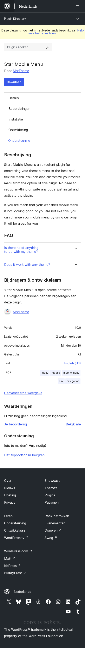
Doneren (53, 530)
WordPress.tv (16, 538)
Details (13, 98)
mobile (56, 372)
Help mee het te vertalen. (56, 32)
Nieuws (9, 488)
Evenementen (55, 523)
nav (61, 381)
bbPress (12, 566)
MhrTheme (21, 71)
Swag (51, 538)
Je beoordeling (15, 424)
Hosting (10, 495)
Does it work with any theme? (27, 265)
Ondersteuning (19, 140)
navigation (73, 381)
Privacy (9, 502)
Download (14, 82)
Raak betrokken (57, 516)
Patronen (52, 502)
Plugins (50, 495)
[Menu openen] (78, 6)
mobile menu (71, 372)
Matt (10, 558)
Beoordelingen (19, 109)
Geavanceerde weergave (23, 393)
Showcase (52, 480)
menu (44, 372)
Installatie (15, 119)
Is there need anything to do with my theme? (21, 250)
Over (7, 480)
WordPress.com (18, 551)
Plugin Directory (15, 18)
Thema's (51, 488)
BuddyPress (15, 573)
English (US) (72, 363)
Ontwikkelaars (15, 530)
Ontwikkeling (18, 130)
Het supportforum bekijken (24, 455)
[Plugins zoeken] (48, 47)
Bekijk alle (73, 424)
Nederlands (22, 592)
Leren (8, 516)
